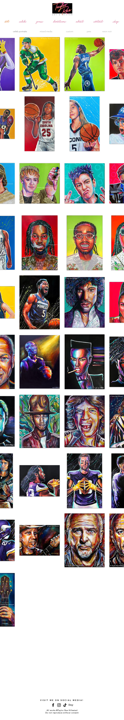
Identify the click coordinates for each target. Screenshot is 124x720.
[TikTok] (65, 705)
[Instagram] (59, 705)
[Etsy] (71, 705)
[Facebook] (53, 705)
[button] (39, 64)
